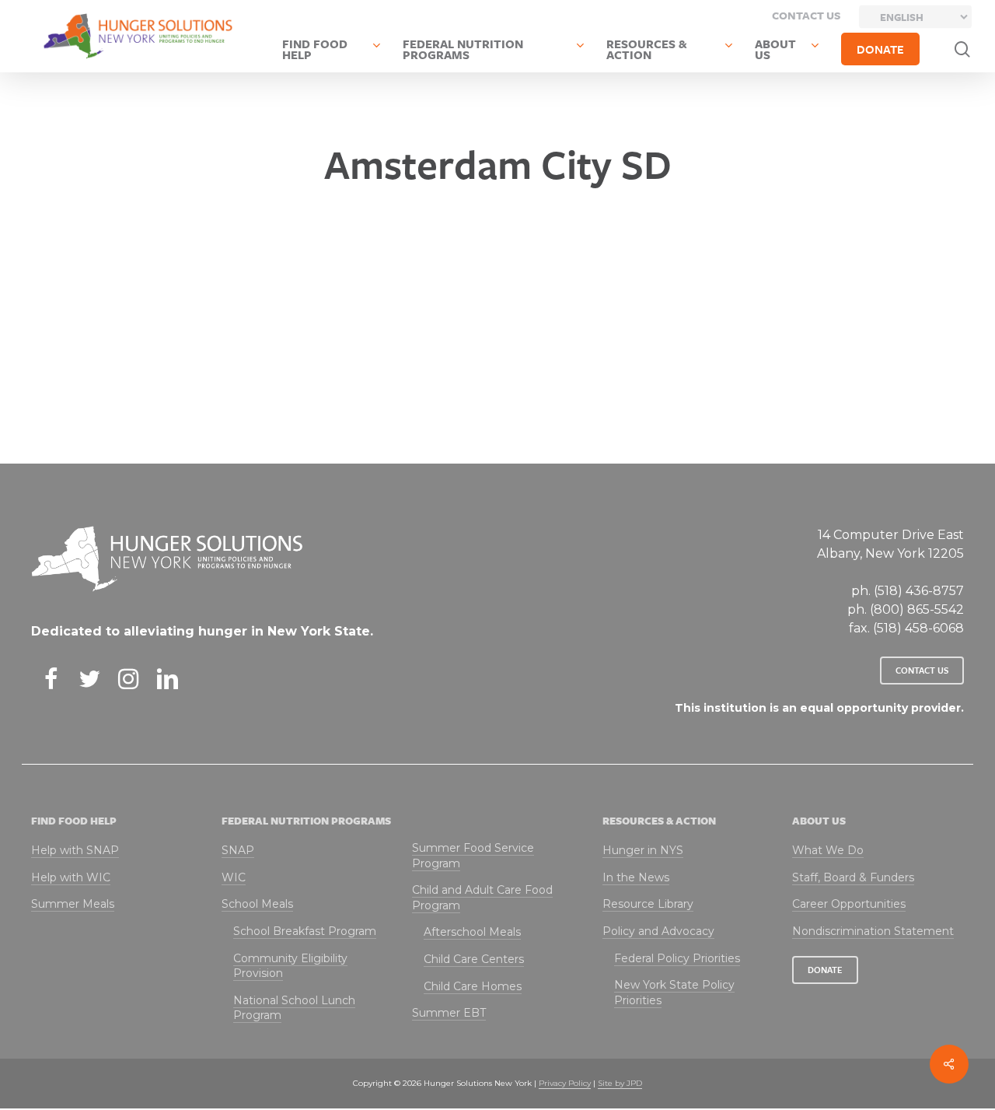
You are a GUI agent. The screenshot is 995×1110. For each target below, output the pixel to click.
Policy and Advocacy (658, 931)
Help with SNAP (75, 850)
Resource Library (647, 904)
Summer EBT (449, 1013)
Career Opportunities (849, 904)
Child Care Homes (473, 986)
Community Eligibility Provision (290, 966)
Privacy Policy (565, 1083)
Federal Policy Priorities (677, 958)
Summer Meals (72, 904)
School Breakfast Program (304, 931)
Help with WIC (70, 877)
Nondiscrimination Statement (873, 931)
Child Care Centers (474, 959)
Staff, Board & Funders (853, 877)
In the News (635, 877)
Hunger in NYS (642, 850)
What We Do (828, 850)
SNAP (238, 850)
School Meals (257, 904)
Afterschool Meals (472, 932)
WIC (234, 877)
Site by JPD (620, 1083)
